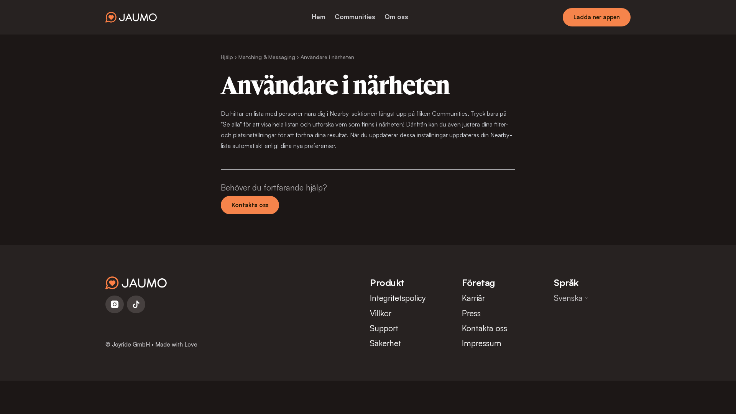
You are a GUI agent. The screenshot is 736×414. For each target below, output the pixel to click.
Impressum (481, 343)
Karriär (473, 298)
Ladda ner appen (596, 17)
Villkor (380, 313)
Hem (318, 17)
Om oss (396, 17)
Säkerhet (385, 343)
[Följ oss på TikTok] (136, 304)
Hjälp (227, 57)
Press (471, 313)
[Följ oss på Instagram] (114, 304)
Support (384, 328)
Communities (355, 17)
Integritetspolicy (398, 298)
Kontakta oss (250, 205)
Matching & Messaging (266, 57)
